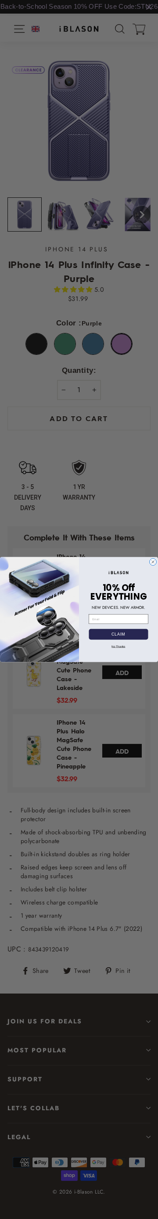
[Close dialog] (153, 561)
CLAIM (118, 634)
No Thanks (118, 646)
